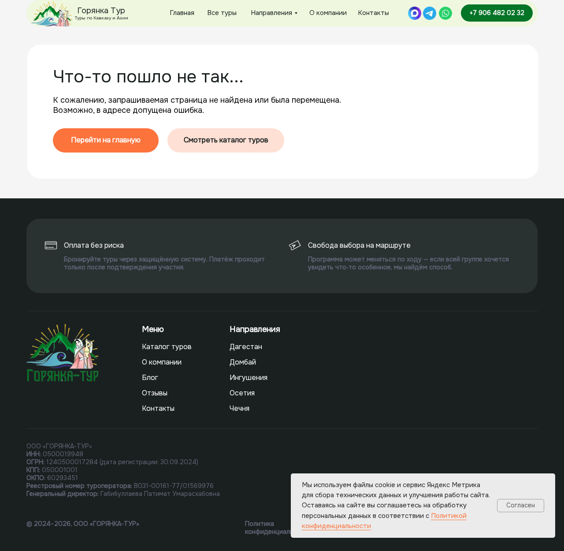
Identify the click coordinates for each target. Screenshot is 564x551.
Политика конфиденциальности (278, 528)
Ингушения (248, 377)
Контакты (158, 408)
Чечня (239, 408)
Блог (150, 377)
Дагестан (246, 346)
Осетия (242, 393)
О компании (162, 362)
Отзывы (154, 393)
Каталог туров (167, 346)
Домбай (243, 362)
